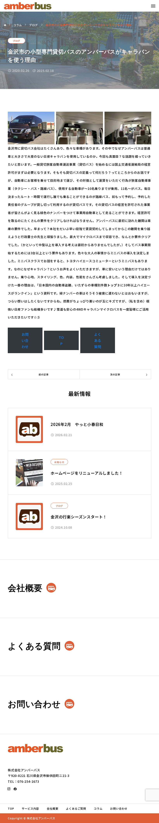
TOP (61, 340)
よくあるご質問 (76, 808)
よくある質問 (97, 340)
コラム (98, 808)
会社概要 (52, 808)
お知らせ (59, 462)
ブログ (16, 40)
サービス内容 (30, 808)
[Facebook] (15, 789)
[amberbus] (28, 6)
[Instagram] (9, 789)
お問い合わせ (25, 340)
